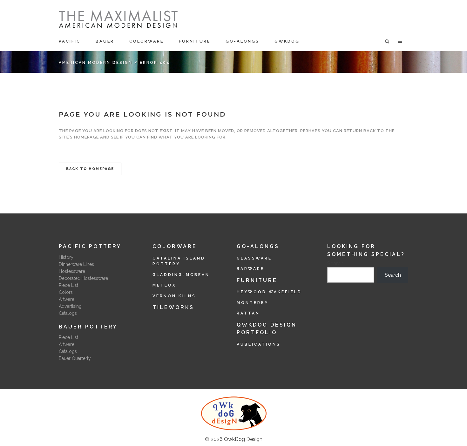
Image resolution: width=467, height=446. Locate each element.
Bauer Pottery (88, 327)
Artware (66, 299)
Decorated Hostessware (83, 278)
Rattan (248, 313)
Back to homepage (90, 169)
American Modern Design (95, 62)
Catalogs (68, 313)
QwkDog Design (243, 439)
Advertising (70, 306)
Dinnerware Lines (76, 264)
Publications (259, 344)
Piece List (68, 285)
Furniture (257, 280)
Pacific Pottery (90, 246)
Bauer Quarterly (75, 358)
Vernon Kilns (174, 296)
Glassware (254, 258)
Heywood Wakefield (269, 292)
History (66, 257)
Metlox (164, 285)
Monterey (252, 303)
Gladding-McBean (181, 275)
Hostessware (72, 271)
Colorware (174, 246)
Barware (250, 269)
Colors (66, 292)
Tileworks (173, 307)
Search (335, 263)
